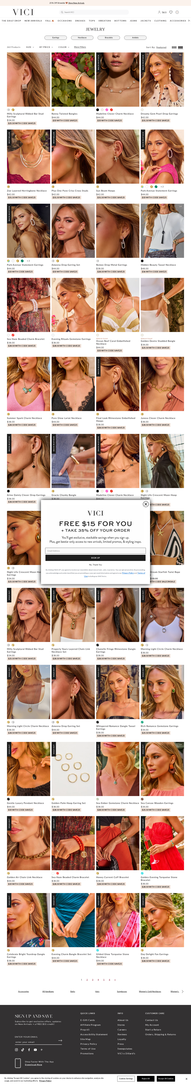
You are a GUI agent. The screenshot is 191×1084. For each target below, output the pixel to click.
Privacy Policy (45, 1081)
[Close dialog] (146, 504)
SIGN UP (95, 558)
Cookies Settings (126, 1079)
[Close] (186, 1079)
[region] (95, 1079)
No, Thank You (95, 564)
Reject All (145, 1079)
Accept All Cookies (166, 1079)
